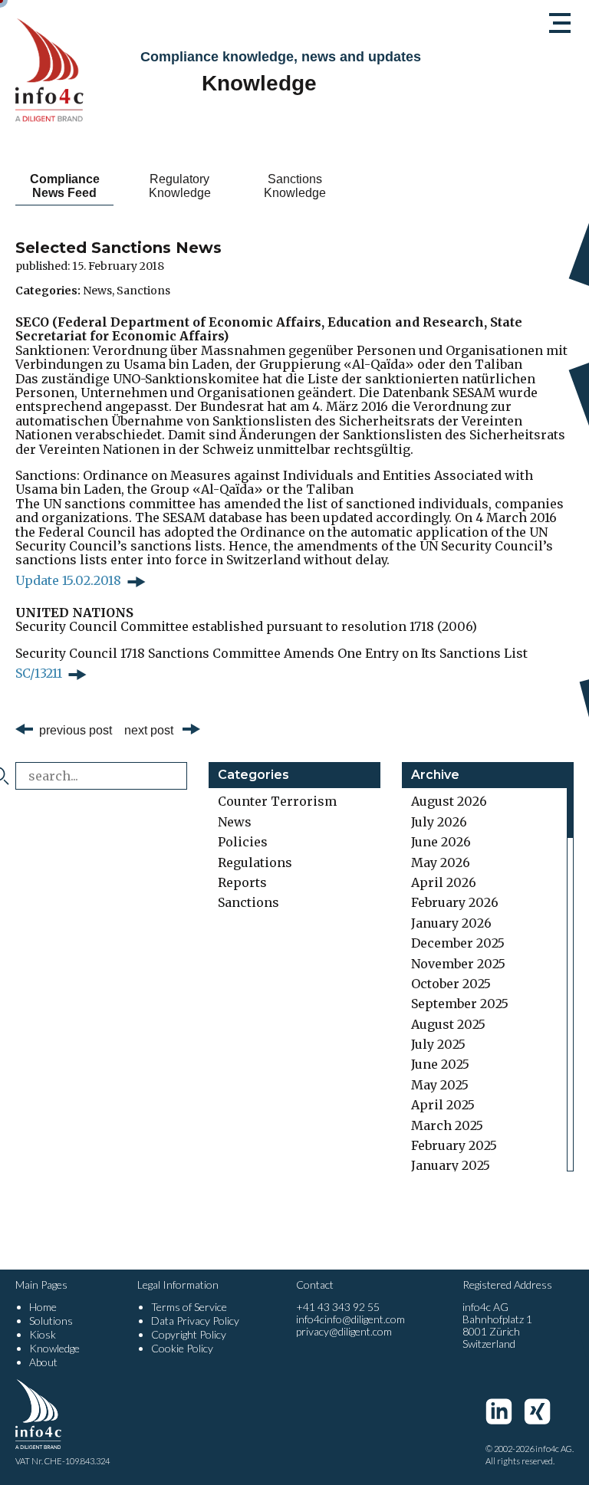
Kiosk (42, 1334)
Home (43, 1306)
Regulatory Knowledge (180, 185)
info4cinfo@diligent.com (350, 1319)
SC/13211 (38, 673)
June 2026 (441, 841)
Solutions (51, 1320)
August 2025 (448, 1024)
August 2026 (449, 801)
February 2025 (454, 1145)
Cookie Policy (182, 1348)
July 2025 (438, 1044)
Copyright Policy (188, 1334)
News (97, 290)
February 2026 (455, 902)
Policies (243, 841)
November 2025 (458, 963)
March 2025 (447, 1125)
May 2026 (440, 862)
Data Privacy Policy (195, 1320)
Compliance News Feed (65, 185)
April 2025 (443, 1104)
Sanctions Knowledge (295, 185)
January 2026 (451, 923)
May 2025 (440, 1084)
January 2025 (450, 1165)
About (43, 1361)
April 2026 (443, 882)
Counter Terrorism (277, 801)
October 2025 (451, 983)
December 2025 (458, 943)
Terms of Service (189, 1306)
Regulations (255, 862)
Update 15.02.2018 (68, 580)
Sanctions (143, 290)
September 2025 (459, 1003)
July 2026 (439, 822)
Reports (242, 882)
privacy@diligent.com (344, 1331)
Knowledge (54, 1348)
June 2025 (440, 1064)
